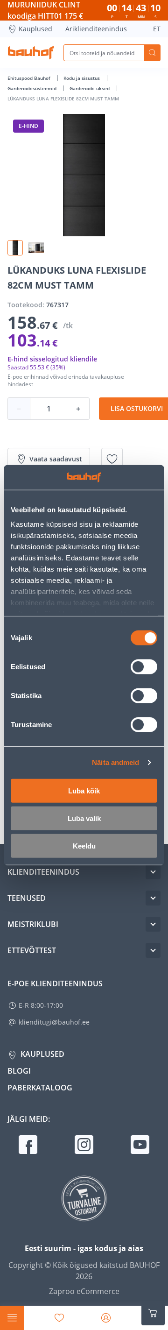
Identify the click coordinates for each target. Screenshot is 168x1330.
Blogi (19, 1071)
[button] (15, 247)
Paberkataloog (39, 1087)
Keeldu (84, 845)
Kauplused (35, 28)
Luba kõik (84, 790)
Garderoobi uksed (90, 88)
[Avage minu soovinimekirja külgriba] (59, 1318)
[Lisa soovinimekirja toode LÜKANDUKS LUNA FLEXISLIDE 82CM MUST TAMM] (112, 459)
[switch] (144, 666)
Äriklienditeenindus (96, 28)
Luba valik (84, 818)
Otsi (152, 52)
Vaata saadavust (55, 458)
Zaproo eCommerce (84, 1291)
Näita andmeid (115, 762)
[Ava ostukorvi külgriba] (153, 1313)
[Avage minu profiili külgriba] (106, 1318)
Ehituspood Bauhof (29, 78)
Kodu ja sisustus (82, 78)
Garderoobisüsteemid (32, 88)
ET (157, 28)
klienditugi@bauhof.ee (54, 1022)
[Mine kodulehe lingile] (30, 53)
